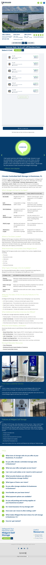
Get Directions (17, 42)
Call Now (30, 42)
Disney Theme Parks (8, 332)
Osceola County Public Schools (10, 349)
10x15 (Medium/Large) (7, 216)
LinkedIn (24, 548)
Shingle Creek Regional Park (10, 338)
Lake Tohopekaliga (7, 336)
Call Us (38, 3)
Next (42, 19)
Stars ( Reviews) (38, 37)
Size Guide (18, 50)
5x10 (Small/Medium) (7, 203)
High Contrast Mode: (21, 556)
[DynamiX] (23, 553)
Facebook (18, 548)
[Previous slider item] (1, 155)
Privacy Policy (39, 538)
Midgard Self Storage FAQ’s (39, 535)
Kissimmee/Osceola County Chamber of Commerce (15, 347)
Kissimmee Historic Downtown (10, 340)
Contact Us (41, 3)
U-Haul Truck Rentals (8, 318)
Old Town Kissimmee (8, 334)
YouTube (21, 548)
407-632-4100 (5, 39)
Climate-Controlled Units (7, 279)
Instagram (27, 548)
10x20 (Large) (6, 223)
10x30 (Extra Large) (6, 230)
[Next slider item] (44, 155)
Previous (3, 19)
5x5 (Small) (5, 196)
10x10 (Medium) (7, 209)
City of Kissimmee (7, 345)
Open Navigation (44, 3)
